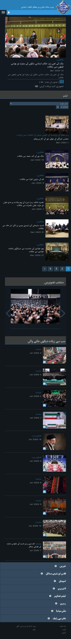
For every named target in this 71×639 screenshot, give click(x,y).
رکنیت (64, 629)
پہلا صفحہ (63, 626)
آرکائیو (64, 633)
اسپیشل (62, 581)
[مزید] (62, 82)
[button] (3, 12)
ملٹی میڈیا (61, 611)
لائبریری (62, 588)
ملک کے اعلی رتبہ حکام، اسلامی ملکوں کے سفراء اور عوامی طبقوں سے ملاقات (37, 65)
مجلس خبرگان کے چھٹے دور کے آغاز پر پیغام (51, 138)
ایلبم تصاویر (60, 596)
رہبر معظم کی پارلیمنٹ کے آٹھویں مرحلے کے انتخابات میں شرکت (43, 135)
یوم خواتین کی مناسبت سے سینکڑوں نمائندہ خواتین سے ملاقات (26, 250)
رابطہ (34, 629)
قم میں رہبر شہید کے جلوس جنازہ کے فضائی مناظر (24, 545)
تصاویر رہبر (37, 435)
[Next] (44, 268)
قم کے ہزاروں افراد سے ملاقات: (31, 179)
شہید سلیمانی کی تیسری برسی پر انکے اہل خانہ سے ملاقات (23, 227)
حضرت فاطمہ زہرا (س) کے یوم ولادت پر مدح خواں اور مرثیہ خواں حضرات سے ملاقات (23, 204)
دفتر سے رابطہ (59, 618)
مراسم (38, 349)
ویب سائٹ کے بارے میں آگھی (26, 626)
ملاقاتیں (60, 59)
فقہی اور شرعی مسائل (56, 574)
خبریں (63, 566)
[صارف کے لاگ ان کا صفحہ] (9, 12)
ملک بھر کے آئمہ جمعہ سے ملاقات (30, 156)
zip (37, 86)
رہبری (63, 603)
